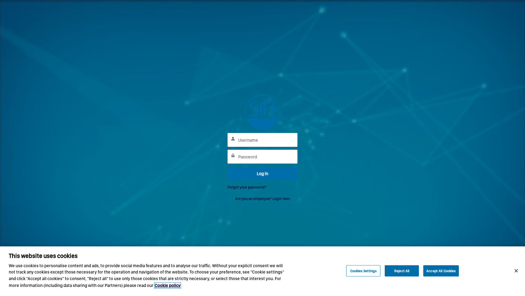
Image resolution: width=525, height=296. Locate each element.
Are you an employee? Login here (262, 199)
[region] (262, 271)
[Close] (516, 271)
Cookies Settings (363, 271)
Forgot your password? (247, 187)
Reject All (401, 271)
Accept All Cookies (441, 271)
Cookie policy (167, 285)
